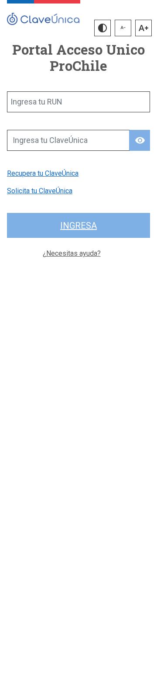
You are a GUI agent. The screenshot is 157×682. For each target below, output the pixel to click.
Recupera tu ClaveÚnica (42, 173)
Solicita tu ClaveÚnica (39, 191)
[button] (102, 28)
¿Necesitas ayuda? (72, 253)
